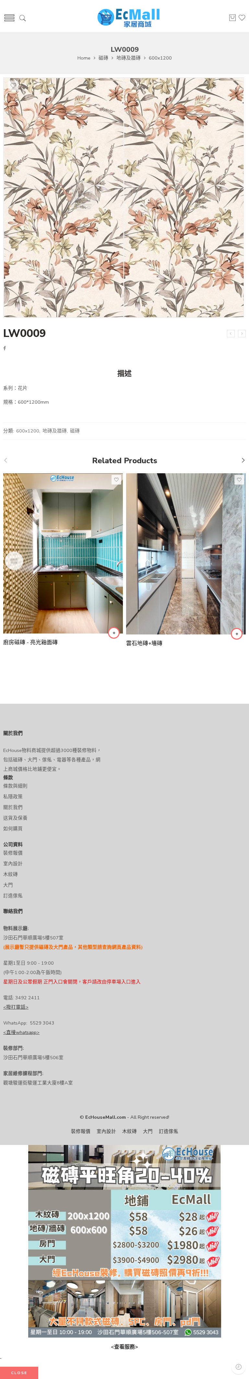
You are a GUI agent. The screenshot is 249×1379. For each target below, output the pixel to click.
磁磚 (103, 58)
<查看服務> (124, 1347)
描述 (124, 373)
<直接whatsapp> (21, 1032)
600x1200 (160, 58)
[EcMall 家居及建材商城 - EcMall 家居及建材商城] (128, 18)
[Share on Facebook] (4, 348)
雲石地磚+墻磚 (144, 643)
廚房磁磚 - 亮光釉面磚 (30, 642)
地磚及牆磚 (128, 58)
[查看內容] (114, 633)
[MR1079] (242, 334)
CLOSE (19, 1372)
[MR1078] (231, 334)
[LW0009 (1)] (123, 197)
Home (83, 58)
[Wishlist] (13, 86)
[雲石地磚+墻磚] (186, 553)
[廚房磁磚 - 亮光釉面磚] (63, 553)
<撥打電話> (16, 1007)
